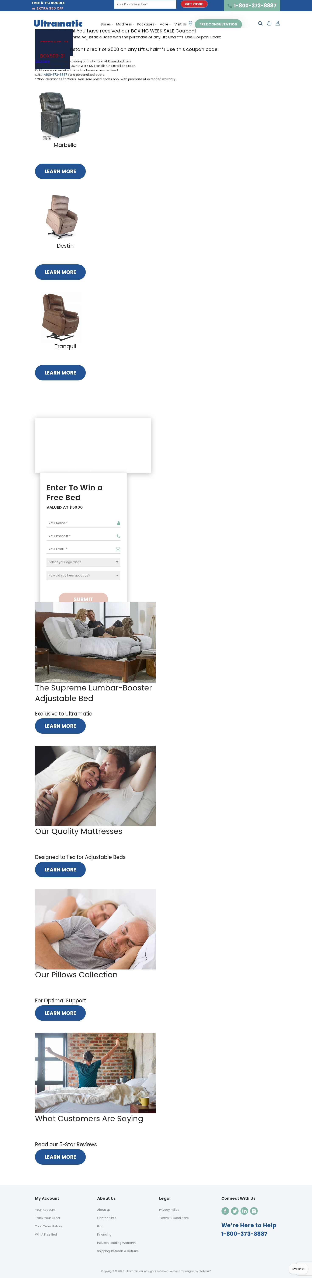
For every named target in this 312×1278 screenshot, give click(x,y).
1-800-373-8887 (255, 5)
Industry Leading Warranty (116, 1243)
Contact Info (106, 1218)
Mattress (124, 24)
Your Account (45, 1210)
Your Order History (48, 1226)
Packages (145, 24)
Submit (83, 599)
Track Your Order (47, 1218)
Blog (100, 1226)
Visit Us (180, 24)
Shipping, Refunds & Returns (118, 1251)
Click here (42, 61)
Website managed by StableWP (190, 1271)
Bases (106, 24)
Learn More (60, 171)
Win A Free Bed (46, 1234)
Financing (104, 1234)
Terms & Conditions (174, 1218)
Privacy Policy (169, 1210)
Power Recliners (119, 61)
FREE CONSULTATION (218, 24)
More (164, 24)
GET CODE (194, 4)
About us (103, 1210)
